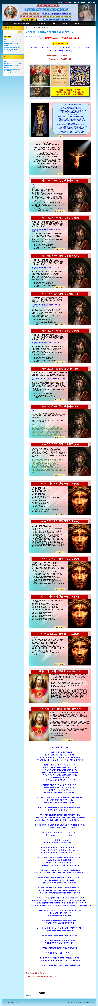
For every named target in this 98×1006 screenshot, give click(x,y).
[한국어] (70, 2)
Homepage (76, 2)
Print (94, 2)
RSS (89, 2)
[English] (61, 2)
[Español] (66, 2)
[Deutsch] (59, 2)
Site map (83, 2)
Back (27, 995)
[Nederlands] (63, 2)
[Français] (68, 2)
